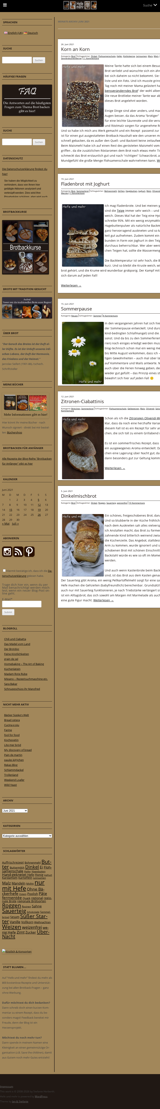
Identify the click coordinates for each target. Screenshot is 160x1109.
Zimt (21, 932)
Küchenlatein (12, 669)
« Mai (6, 524)
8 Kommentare (110, 315)
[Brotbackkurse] (25, 273)
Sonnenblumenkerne (71, 58)
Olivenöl (150, 408)
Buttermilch (17, 867)
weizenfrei (122, 502)
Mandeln (18, 883)
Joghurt (141, 191)
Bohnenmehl (110, 191)
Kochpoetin (11, 740)
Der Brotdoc (11, 649)
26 (39, 515)
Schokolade (33, 911)
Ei (41, 867)
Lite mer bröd (12, 745)
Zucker (30, 932)
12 (39, 505)
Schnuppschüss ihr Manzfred (22, 689)
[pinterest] (18, 556)
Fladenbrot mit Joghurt (85, 184)
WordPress (41, 1096)
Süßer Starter (25, 918)
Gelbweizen (133, 408)
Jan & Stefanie (20, 1101)
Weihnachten (42, 922)
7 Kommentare (77, 193)
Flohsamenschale (107, 56)
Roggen (101, 502)
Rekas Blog (11, 765)
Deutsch (32, 33)
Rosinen (26, 906)
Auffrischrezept (13, 862)
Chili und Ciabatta (15, 639)
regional (37, 898)
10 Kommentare (137, 502)
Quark (26, 898)
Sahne (37, 906)
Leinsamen (141, 56)
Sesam (14, 917)
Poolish (32, 894)
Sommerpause (76, 308)
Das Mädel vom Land (17, 644)
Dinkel (94, 56)
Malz (156, 56)
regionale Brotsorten (31, 901)
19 (39, 510)
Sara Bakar (10, 684)
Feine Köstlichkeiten (16, 654)
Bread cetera (12, 720)
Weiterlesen (71, 285)
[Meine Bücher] (25, 417)
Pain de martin (13, 755)
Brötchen (75, 408)
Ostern (22, 894)
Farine (8, 730)
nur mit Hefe (23, 885)
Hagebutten (131, 191)
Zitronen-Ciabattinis (82, 401)
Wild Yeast (10, 785)
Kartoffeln (25, 878)
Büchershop (14, 432)
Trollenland (11, 775)
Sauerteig (111, 502)
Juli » (15, 524)
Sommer (97, 315)
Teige (120, 211)
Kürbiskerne (129, 56)
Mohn (30, 883)
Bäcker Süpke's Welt (16, 715)
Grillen (121, 191)
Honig (39, 875)
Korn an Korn (75, 49)
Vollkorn (27, 922)
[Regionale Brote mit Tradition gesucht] (27, 317)
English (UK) (15, 33)
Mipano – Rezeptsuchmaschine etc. (26, 679)
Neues (74, 315)
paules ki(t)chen (14, 760)
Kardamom (10, 878)
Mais (150, 56)
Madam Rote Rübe (15, 674)
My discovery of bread (18, 750)
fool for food (12, 735)
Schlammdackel (14, 770)
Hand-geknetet (14, 874)
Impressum (6, 1086)
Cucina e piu (11, 725)
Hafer (119, 56)
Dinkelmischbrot (78, 496)
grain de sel (11, 659)
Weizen (64, 193)
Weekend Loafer (14, 780)
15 (10, 510)
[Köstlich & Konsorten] (16, 951)
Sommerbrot (82, 191)
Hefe (30, 875)
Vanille (15, 921)
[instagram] (7, 556)
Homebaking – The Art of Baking (24, 664)
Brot (73, 56)
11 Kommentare (91, 58)
